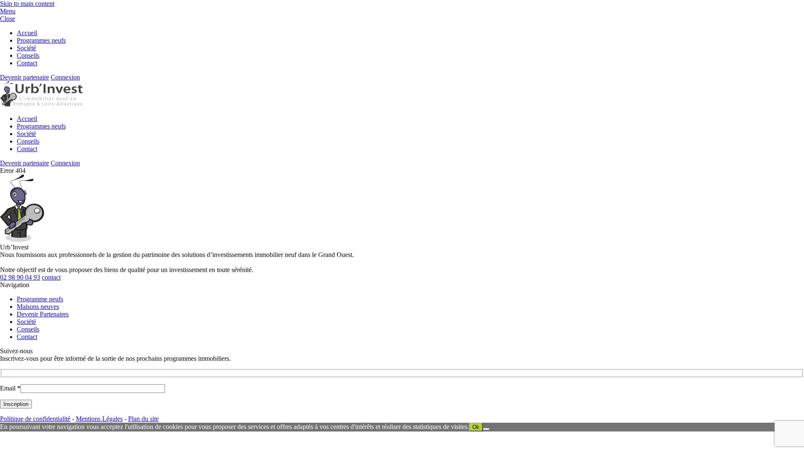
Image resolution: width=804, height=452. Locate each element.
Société (26, 47)
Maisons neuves (38, 306)
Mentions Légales (99, 418)
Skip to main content (27, 3)
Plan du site (143, 418)
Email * (10, 388)
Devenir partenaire (24, 77)
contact (51, 277)
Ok (475, 427)
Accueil (27, 32)
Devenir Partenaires (43, 314)
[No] (486, 429)
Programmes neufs (41, 40)
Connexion (65, 77)
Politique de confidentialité (35, 418)
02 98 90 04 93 (20, 277)
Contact (27, 63)
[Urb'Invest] (41, 104)
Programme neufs (40, 299)
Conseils (28, 55)
